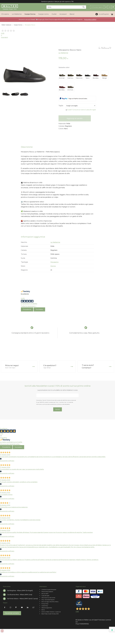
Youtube (22, 607)
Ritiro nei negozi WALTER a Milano (50, 601)
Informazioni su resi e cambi (48, 597)
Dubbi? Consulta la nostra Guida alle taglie (81, 110)
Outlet (54, 14)
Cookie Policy (45, 605)
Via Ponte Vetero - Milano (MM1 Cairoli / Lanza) (22, 598)
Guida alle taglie (45, 595)
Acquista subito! (90, 19)
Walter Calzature (6, 25)
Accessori (63, 14)
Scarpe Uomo (43, 14)
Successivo (39, 309)
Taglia (61, 106)
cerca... (50, 7)
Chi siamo (5, 14)
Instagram (109, 7)
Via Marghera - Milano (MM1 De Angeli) (20, 590)
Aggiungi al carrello (75, 118)
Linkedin (27, 607)
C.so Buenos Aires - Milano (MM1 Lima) (19, 594)
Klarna (43, 609)
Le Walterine (17, 14)
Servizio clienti (45, 593)
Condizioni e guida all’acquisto (49, 589)
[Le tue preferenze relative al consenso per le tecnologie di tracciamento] (112, 630)
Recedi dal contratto (12, 613)
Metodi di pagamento (47, 607)
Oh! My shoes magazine (97, 7)
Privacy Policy (45, 603)
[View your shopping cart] (112, 14)
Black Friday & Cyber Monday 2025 (50, 613)
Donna (53, 266)
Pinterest (113, 7)
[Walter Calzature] (10, 7)
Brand (72, 14)
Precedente (27, 309)
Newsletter (33, 607)
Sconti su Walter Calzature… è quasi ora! (51, 611)
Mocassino (55, 262)
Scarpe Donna (30, 14)
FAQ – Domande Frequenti (48, 599)
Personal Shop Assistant (47, 591)
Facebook (106, 7)
